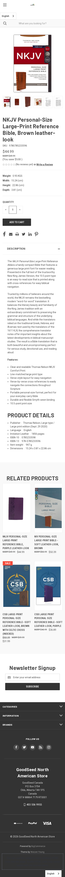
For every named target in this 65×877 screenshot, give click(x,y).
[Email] (10, 234)
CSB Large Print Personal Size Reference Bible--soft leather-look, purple (48, 620)
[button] (43, 164)
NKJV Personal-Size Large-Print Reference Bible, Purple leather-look (16, 542)
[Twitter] (23, 234)
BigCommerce (38, 846)
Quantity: (8, 202)
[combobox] (8, 16)
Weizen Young (37, 852)
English (5, 16)
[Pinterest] (36, 234)
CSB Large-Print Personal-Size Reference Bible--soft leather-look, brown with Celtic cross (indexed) (17, 624)
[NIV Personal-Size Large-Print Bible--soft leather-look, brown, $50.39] (48, 508)
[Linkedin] (30, 234)
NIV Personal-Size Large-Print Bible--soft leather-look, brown (46, 542)
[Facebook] (4, 234)
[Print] (17, 234)
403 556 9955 (34, 804)
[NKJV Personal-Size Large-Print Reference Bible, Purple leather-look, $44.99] (16, 508)
